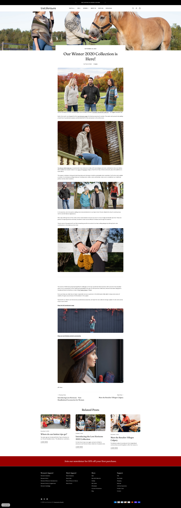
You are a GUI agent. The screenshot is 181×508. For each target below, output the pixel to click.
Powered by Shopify (59, 502)
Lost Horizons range (82, 116)
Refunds (119, 483)
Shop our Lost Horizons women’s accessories (69, 336)
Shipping (119, 481)
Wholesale (94, 486)
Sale (93, 475)
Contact (119, 491)
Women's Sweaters (45, 475)
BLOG (96, 64)
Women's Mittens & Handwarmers (49, 481)
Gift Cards (94, 483)
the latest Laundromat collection (100, 112)
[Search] (133, 8)
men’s (79, 169)
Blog (93, 491)
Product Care (120, 488)
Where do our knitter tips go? (54, 434)
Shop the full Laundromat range (66, 305)
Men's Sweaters (70, 475)
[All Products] (90, 68)
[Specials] (90, 182)
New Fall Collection (96, 478)
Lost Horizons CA (49, 502)
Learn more (44, 442)
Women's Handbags (45, 486)
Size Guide (119, 478)
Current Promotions (97, 488)
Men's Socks (69, 483)
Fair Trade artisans (82, 290)
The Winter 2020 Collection (65, 168)
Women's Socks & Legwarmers (48, 483)
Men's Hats (68, 478)
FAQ (118, 475)
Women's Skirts (44, 478)
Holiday (93, 481)
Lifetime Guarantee (122, 486)
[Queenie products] (90, 229)
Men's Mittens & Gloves (72, 481)
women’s (85, 169)
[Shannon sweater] (90, 122)
